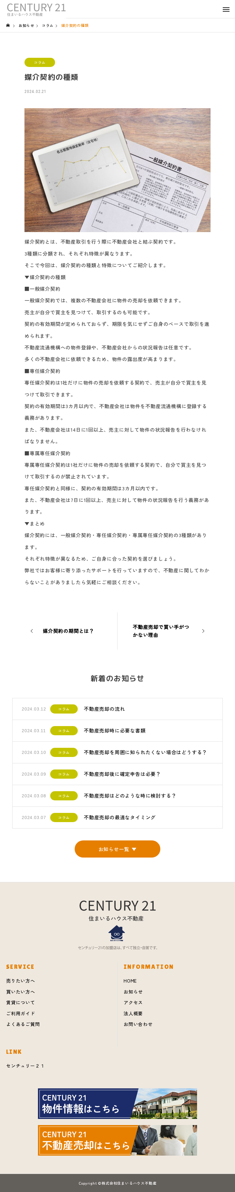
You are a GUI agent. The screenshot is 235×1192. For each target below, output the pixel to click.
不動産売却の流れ (104, 708)
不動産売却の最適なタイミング (120, 817)
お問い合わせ (138, 1024)
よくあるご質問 (23, 1024)
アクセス (133, 1002)
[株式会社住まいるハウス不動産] (36, 9)
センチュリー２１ (25, 1065)
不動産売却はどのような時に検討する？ (130, 795)
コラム (40, 62)
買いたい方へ (20, 991)
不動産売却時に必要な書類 (115, 730)
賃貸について (20, 1002)
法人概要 (133, 1013)
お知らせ (133, 991)
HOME (130, 980)
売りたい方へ (20, 980)
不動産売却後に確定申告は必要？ (122, 773)
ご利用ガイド (20, 1013)
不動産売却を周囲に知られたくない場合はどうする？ (145, 752)
